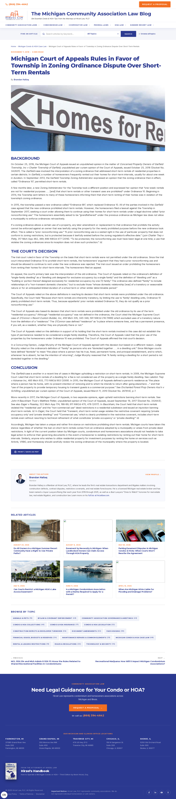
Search (128, 34)
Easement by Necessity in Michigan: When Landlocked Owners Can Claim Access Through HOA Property (87, 550)
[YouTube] (161, 792)
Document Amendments (86, 631)
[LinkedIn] (155, 792)
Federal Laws (101, 25)
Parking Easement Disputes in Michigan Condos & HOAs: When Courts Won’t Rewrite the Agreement (138, 550)
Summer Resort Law (141, 25)
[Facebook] (149, 792)
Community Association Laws (21, 25)
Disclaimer (40, 794)
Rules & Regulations (68, 644)
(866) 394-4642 (18, 4)
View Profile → (153, 474)
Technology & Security (100, 644)
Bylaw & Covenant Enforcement (57, 618)
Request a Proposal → (87, 708)
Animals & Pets (22, 618)
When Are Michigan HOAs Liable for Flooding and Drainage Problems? (136, 590)
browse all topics (148, 34)
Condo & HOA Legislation (99, 624)
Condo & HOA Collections (29, 624)
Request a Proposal (154, 4)
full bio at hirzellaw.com (98, 495)
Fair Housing (115, 631)
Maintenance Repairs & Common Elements (86, 637)
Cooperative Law (78, 25)
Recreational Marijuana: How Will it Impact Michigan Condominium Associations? (130, 662)
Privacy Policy (11, 794)
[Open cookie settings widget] (4, 795)
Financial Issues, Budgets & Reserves (35, 637)
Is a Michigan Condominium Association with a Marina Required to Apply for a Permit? (85, 591)
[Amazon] (168, 792)
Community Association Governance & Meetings (109, 618)
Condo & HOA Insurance (64, 624)
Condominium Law (52, 25)
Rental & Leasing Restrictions (31, 644)
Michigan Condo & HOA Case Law (32, 46)
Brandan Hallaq (21, 79)
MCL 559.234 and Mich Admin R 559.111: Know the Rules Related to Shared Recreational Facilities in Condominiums (45, 662)
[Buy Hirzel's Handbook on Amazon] (11, 771)
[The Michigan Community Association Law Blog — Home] (14, 15)
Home (13, 46)
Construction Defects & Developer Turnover (39, 631)
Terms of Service (26, 794)
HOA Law (119, 25)
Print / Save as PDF (28, 452)
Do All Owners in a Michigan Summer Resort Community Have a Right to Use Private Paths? (35, 550)
